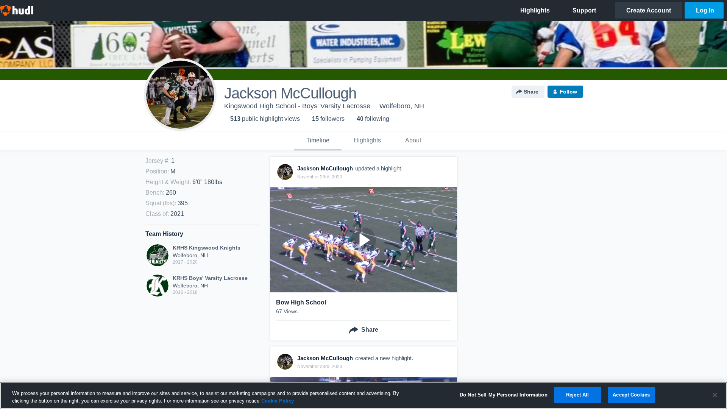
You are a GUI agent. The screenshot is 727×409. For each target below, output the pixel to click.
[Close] (715, 395)
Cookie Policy (277, 401)
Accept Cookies (631, 395)
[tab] (318, 140)
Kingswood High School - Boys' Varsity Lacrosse (297, 106)
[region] (363, 395)
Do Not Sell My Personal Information (504, 395)
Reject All (577, 395)
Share (531, 92)
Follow (568, 92)
